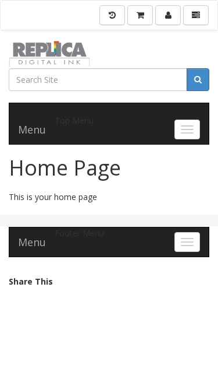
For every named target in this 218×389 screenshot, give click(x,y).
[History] (112, 15)
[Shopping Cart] (140, 15)
